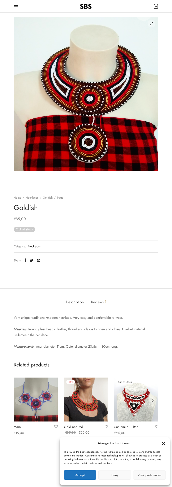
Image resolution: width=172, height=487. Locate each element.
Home (17, 197)
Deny (114, 475)
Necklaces (32, 197)
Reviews (98, 302)
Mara (17, 426)
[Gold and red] (86, 399)
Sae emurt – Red (126, 426)
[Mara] (36, 399)
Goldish (48, 197)
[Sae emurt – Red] (136, 399)
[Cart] (155, 6)
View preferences (149, 475)
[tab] (75, 302)
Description (75, 302)
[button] (164, 443)
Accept (80, 475)
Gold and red (73, 426)
